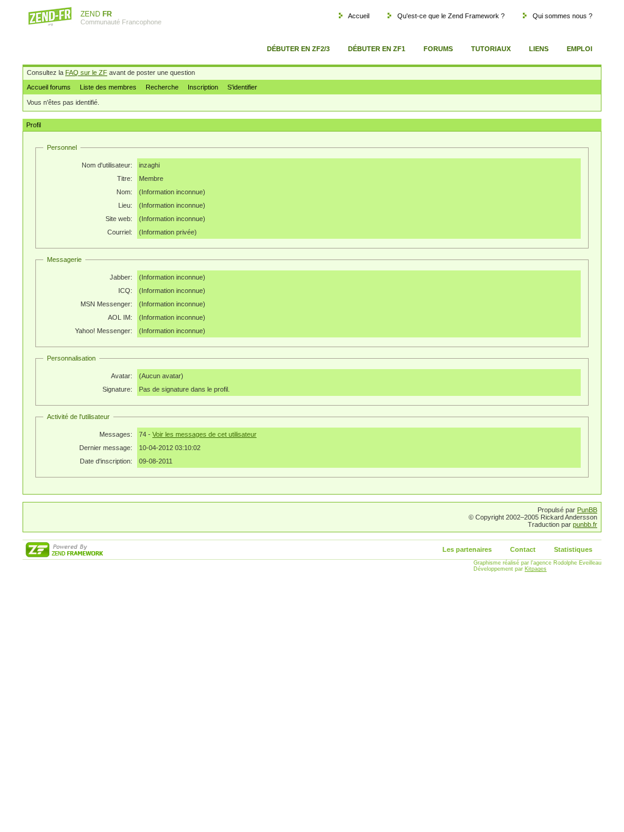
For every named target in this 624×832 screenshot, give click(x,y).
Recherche (162, 87)
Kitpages (536, 569)
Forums (438, 48)
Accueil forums (49, 87)
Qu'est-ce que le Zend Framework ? (451, 15)
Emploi (579, 48)
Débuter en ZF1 (376, 48)
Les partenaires (467, 549)
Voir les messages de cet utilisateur (204, 434)
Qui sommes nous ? (562, 15)
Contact (523, 549)
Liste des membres (108, 87)
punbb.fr (585, 524)
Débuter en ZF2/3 (298, 48)
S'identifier (242, 87)
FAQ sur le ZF (86, 72)
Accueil (358, 15)
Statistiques (573, 549)
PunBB (587, 509)
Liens (538, 48)
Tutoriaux (491, 48)
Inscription (203, 87)
